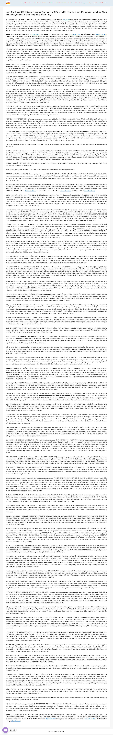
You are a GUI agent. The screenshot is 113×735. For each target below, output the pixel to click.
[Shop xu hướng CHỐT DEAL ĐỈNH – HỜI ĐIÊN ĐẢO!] (8, 3)
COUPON (44, 2)
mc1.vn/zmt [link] (66, 19)
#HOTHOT (51, 2)
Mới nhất (36, 2)
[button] (106, 3)
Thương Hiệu (23, 2)
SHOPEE (64, 2)
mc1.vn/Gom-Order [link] (74, 34)
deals (40, 2)
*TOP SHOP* (58, 2)
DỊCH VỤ (95, 2)
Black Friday (81, 2)
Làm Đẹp (89, 2)
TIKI (76, 2)
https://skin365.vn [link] (35, 34)
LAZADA (70, 2)
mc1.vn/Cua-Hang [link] (101, 34)
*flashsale (29, 2)
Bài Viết (101, 2)
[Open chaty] (5, 730)
